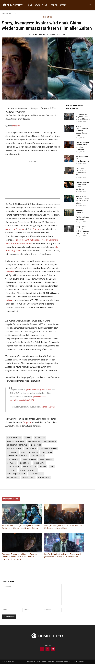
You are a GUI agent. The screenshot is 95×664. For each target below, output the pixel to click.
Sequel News (13, 477)
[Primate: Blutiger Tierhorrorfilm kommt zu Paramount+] (69, 144)
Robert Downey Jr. (28, 470)
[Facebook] (42, 649)
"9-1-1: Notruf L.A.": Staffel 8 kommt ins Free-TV (82, 171)
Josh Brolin (25, 463)
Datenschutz (41, 662)
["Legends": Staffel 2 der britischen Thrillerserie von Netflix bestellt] (69, 212)
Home (29, 5)
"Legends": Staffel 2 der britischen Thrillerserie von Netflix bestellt (82, 214)
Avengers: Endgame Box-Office (42, 441)
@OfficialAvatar (39, 396)
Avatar (28, 438)
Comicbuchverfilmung (17, 456)
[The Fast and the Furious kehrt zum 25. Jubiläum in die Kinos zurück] (69, 184)
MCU (52, 466)
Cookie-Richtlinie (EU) (80, 662)
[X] (47, 649)
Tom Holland (28, 477)
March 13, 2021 (48, 407)
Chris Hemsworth (29, 452)
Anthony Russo (14, 438)
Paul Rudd (11, 470)
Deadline (16, 125)
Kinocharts (39, 463)
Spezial (63, 5)
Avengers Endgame (15, 441)
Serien (54, 5)
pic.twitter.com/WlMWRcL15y (22, 400)
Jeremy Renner (46, 459)
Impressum (31, 662)
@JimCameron (32, 390)
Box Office (10, 13)
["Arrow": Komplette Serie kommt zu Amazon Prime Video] (69, 128)
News (37, 5)
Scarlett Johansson (16, 474)
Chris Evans (12, 452)
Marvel (43, 466)
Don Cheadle (12, 459)
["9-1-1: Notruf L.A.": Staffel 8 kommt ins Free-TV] (69, 170)
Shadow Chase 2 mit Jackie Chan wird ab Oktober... (83, 116)
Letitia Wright (13, 466)
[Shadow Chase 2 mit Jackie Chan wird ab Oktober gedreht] (69, 116)
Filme (44, 5)
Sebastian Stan (36, 474)
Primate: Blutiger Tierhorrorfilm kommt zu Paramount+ (82, 145)
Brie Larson (30, 448)
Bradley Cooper (14, 448)
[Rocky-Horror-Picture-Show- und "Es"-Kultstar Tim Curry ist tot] (69, 228)
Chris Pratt (46, 452)
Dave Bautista (37, 456)
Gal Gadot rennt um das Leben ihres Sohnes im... (82, 158)
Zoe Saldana (43, 477)
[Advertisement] (33, 180)
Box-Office (36, 445)
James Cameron (29, 459)
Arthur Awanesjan (40, 34)
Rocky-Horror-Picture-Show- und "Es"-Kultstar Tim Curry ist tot (82, 229)
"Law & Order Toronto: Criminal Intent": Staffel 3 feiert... (82, 199)
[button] (90, 5)
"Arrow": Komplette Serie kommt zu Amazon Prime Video (82, 130)
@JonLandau (45, 390)
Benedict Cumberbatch (17, 445)
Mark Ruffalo (29, 466)
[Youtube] (53, 649)
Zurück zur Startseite (63, 662)
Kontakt (51, 662)
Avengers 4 (40, 438)
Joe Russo (11, 463)
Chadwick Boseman (48, 448)
